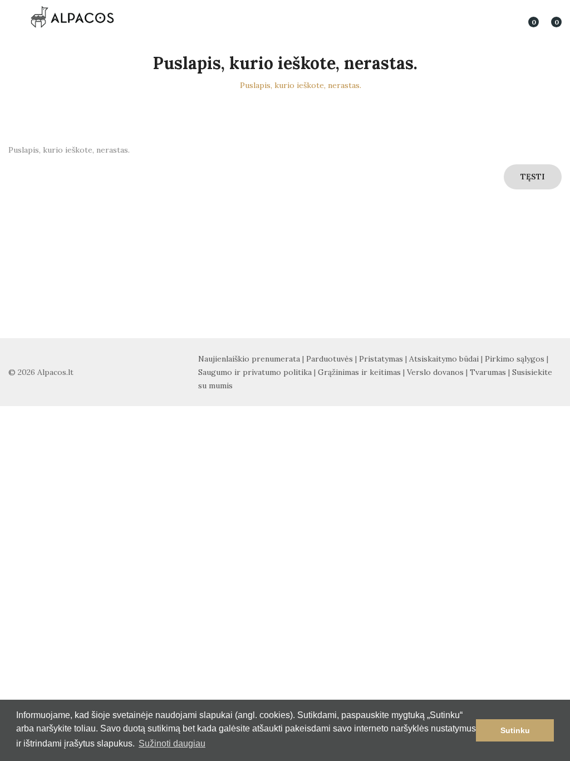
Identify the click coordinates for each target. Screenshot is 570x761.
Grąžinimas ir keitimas (359, 372)
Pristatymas (381, 359)
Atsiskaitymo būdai (444, 359)
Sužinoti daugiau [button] (172, 743)
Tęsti (532, 177)
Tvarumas (488, 372)
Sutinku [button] (515, 730)
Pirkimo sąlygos (514, 359)
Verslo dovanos (435, 372)
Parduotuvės (329, 359)
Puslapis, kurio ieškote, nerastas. (300, 85)
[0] (526, 17)
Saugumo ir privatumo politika (255, 372)
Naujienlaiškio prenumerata (249, 359)
